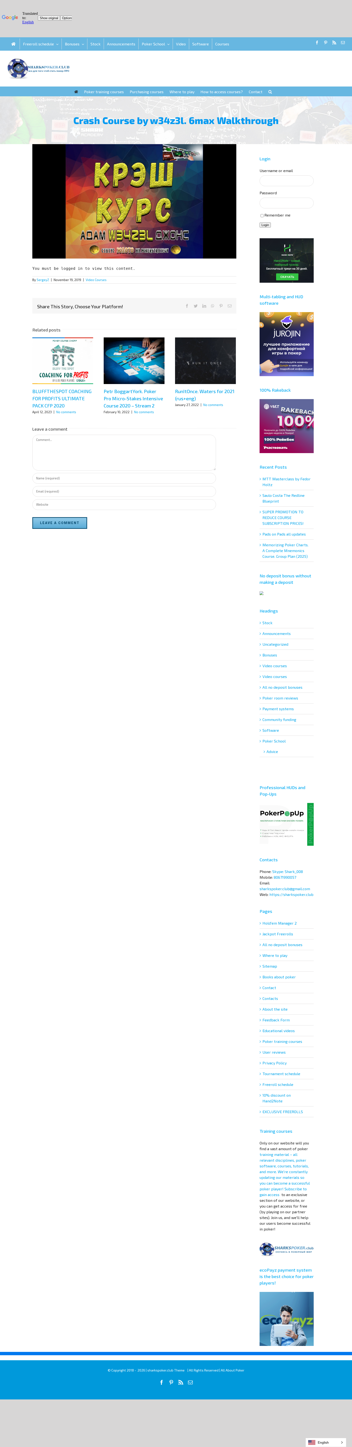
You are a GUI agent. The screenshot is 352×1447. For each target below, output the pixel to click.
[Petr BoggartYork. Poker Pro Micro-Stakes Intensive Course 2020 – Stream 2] (134, 360)
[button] (270, 91)
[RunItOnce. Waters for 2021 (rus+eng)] (205, 360)
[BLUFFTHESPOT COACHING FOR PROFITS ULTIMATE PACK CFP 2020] (62, 360)
